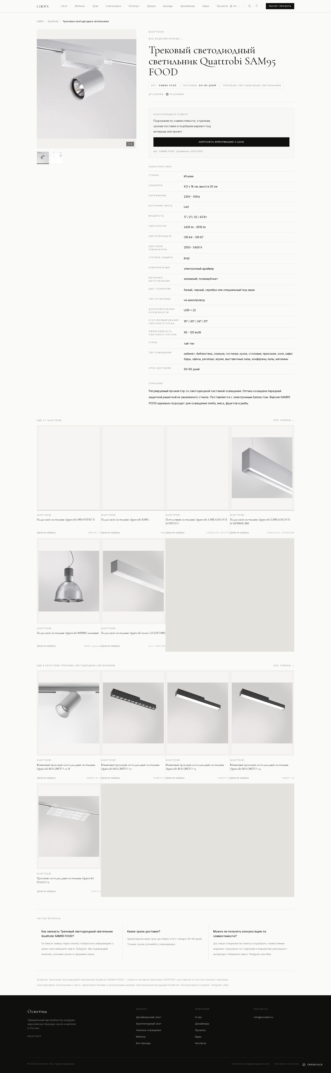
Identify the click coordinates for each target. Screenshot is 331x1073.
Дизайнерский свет (148, 1017)
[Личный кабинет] (256, 5)
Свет (64, 5)
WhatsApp (34, 1036)
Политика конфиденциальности (251, 1063)
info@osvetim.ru (263, 1017)
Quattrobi (53, 21)
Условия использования (288, 1063)
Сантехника (113, 5)
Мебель (80, 5)
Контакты (200, 1043)
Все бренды (143, 1043)
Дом (95, 5)
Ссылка (158, 94)
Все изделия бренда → (166, 38)
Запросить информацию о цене (221, 142)
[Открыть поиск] (249, 6)
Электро (134, 5)
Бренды (168, 5)
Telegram (177, 94)
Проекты (222, 5)
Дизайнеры (187, 5)
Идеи (206, 5)
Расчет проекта (280, 6)
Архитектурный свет (148, 1023)
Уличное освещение (148, 1030)
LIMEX (40, 21)
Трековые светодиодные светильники (252, 85)
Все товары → (284, 420)
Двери (151, 5)
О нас (198, 1017)
